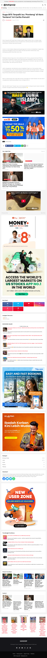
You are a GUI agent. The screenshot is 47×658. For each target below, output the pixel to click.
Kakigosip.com (24, 655)
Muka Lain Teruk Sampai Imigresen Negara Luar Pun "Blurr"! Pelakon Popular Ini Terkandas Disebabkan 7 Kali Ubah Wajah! (34, 166)
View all (43, 151)
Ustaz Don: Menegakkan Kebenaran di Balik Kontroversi (17, 582)
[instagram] (25, 648)
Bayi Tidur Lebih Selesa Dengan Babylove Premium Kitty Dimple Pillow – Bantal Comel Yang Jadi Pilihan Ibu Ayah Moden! (42, 629)
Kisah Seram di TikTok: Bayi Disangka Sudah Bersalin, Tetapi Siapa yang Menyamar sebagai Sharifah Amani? (39, 583)
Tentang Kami (20, 653)
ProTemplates (30, 655)
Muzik (23, 462)
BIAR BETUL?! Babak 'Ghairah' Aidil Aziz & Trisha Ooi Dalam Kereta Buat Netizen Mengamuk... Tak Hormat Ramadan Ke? (28, 583)
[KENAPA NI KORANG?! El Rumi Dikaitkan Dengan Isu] (29, 597)
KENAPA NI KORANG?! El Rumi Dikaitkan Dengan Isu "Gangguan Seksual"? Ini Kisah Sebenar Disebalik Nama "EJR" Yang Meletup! (12, 184)
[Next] (45, 8)
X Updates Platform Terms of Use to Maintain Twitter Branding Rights (21, 542)
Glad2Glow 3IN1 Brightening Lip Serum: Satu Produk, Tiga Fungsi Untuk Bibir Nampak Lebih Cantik (5, 628)
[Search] (45, 5)
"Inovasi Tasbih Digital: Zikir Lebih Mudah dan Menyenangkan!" (23, 627)
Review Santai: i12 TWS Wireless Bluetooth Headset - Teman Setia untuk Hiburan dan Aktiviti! (14, 628)
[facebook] (17, 648)
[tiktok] (27, 648)
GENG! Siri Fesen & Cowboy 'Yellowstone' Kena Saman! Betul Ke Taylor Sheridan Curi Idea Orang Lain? (12, 166)
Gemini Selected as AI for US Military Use (15, 548)
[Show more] (27, 146)
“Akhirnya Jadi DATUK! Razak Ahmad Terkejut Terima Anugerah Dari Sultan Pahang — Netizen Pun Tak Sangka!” (25, 7)
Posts (5, 317)
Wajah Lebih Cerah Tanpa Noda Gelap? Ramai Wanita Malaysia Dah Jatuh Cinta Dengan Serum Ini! (33, 627)
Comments (6, 319)
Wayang (23, 466)
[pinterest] (30, 648)
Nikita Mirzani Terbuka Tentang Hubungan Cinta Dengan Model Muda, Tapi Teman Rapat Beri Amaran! (6, 583)
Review (23, 464)
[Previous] (43, 8)
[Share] (44, 20)
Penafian (32, 653)
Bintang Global (9, 12)
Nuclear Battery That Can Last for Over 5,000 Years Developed (19, 561)
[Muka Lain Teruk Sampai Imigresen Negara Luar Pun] (18, 597)
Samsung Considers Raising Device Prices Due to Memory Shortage (20, 555)
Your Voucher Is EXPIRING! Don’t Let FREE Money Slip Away (19, 535)
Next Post (43, 213)
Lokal (23, 460)
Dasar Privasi (26, 653)
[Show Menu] (1, 5)
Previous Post (5, 213)
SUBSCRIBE (11, 1)
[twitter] (19, 648)
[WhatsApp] (22, 146)
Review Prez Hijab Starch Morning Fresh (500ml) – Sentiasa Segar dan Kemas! (22, 357)
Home (3, 12)
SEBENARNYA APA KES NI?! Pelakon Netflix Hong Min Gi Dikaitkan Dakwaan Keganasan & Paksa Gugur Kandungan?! (39, 604)
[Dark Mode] (42, 5)
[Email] (25, 146)
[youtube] (22, 648)
